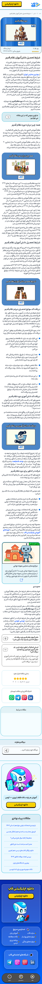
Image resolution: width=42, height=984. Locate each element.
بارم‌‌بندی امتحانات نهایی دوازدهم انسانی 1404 (21, 825)
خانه (40, 13)
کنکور (34, 13)
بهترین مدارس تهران (31, 74)
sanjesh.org (17, 461)
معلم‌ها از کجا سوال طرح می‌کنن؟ (21, 838)
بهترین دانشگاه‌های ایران (21, 863)
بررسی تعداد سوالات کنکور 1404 (21, 857)
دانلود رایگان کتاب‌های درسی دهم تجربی (21, 851)
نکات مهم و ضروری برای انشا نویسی (21, 869)
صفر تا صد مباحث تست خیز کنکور (21, 844)
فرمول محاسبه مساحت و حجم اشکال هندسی (21, 832)
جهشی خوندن (19, 621)
